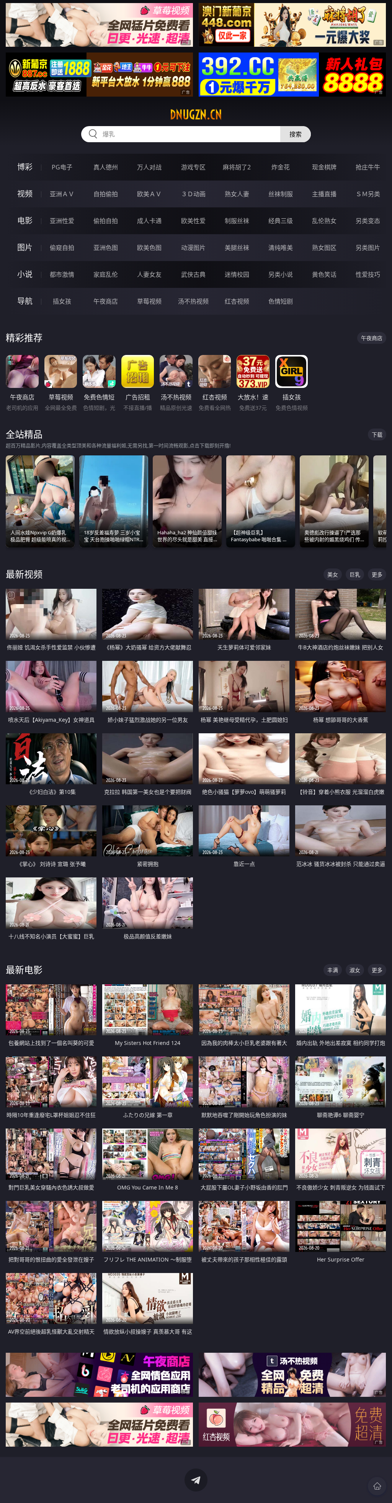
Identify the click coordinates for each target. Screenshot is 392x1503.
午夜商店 (105, 301)
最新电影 (24, 969)
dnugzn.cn (196, 114)
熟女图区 (324, 247)
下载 (377, 434)
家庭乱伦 (105, 274)
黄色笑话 (324, 274)
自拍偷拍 (105, 194)
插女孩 (62, 301)
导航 (25, 301)
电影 (25, 220)
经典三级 (280, 221)
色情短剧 (280, 301)
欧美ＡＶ (149, 194)
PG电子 (62, 167)
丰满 (332, 970)
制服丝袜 (237, 221)
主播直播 (324, 194)
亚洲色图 (105, 247)
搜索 (295, 134)
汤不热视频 (193, 301)
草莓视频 (149, 301)
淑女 (355, 970)
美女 (332, 574)
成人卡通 (149, 221)
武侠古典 (193, 274)
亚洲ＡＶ (62, 194)
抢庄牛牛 (368, 167)
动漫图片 (193, 247)
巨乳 (355, 574)
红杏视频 (237, 301)
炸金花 (280, 167)
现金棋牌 (324, 167)
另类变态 (368, 221)
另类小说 (280, 274)
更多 (377, 574)
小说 (25, 274)
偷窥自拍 (62, 247)
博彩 (25, 167)
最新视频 (24, 574)
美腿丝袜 (237, 247)
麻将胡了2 (237, 167)
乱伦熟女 (324, 221)
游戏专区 (193, 167)
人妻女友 (149, 274)
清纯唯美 (280, 247)
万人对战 (149, 167)
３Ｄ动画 (193, 194)
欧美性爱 (193, 221)
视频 (25, 194)
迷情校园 (237, 274)
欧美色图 (149, 247)
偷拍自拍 (105, 221)
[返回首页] (377, 1486)
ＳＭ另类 (368, 194)
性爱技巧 (368, 274)
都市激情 (62, 274)
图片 (25, 247)
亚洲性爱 (62, 221)
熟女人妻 (237, 194)
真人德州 (105, 167)
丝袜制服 (280, 194)
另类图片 (368, 247)
